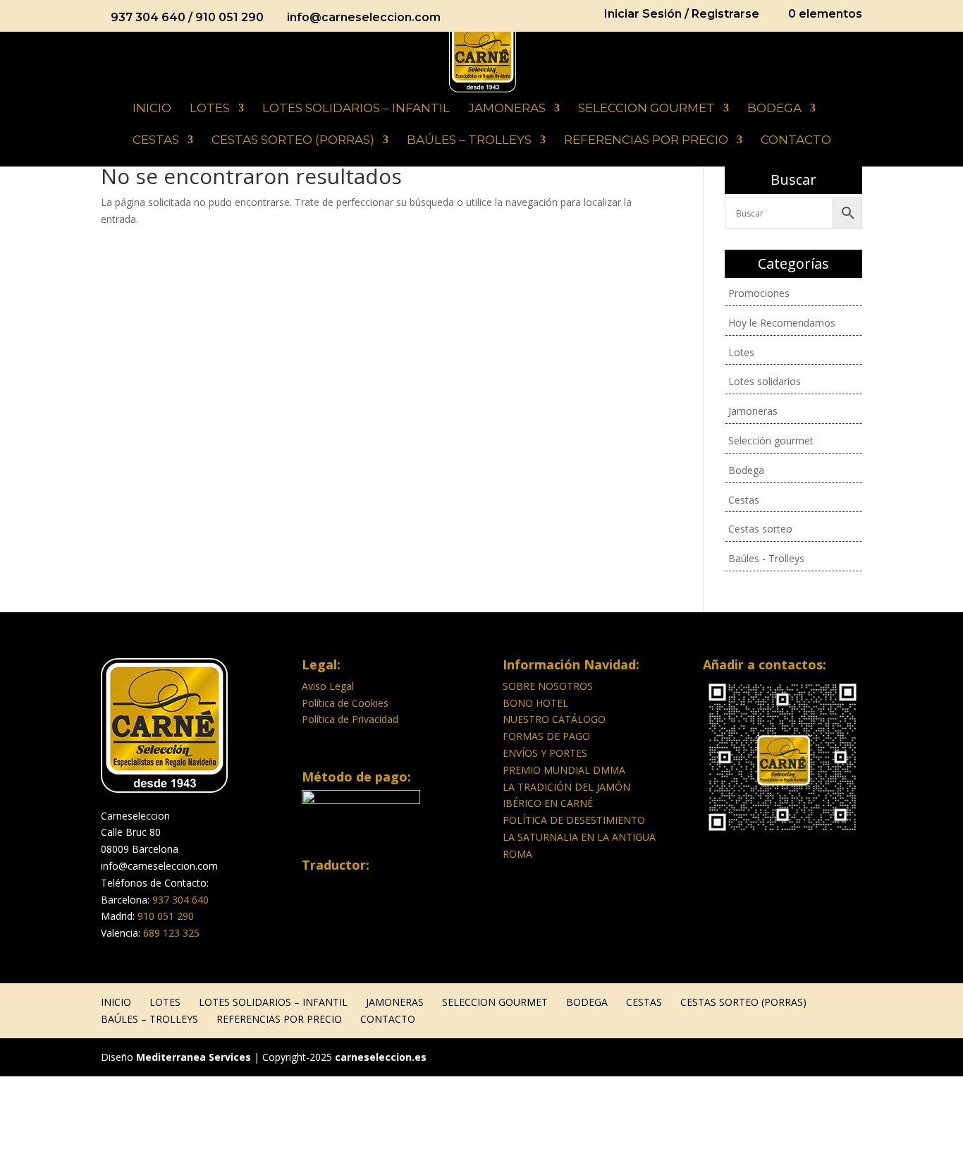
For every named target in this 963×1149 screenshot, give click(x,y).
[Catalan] (328, 885)
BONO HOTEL (535, 703)
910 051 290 (229, 17)
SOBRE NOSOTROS (548, 686)
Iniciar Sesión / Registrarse (681, 14)
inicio (152, 109)
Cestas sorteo (760, 528)
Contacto (796, 141)
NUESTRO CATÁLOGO (554, 719)
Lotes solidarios (764, 381)
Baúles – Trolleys (469, 141)
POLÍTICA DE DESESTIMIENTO (574, 820)
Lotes (210, 109)
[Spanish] (310, 885)
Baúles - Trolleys (766, 558)
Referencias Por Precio (646, 141)
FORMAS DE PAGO (546, 736)
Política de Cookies (345, 703)
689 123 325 (171, 933)
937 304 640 (148, 17)
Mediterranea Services (193, 1057)
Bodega (774, 109)
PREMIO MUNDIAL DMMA (564, 770)
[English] (346, 885)
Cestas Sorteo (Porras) (292, 141)
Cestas (156, 141)
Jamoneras (507, 109)
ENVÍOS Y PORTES (545, 753)
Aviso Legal (328, 686)
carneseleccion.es (381, 1057)
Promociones (759, 293)
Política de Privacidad (350, 719)
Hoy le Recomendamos (781, 322)
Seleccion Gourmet (646, 109)
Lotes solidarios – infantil (356, 109)
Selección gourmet (771, 440)
